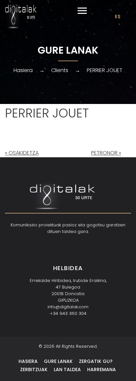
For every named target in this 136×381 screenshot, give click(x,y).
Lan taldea (67, 369)
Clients (59, 70)
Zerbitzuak (34, 369)
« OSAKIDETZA (22, 153)
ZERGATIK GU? (96, 361)
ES (117, 16)
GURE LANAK (58, 361)
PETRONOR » (106, 153)
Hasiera (23, 70)
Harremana (101, 369)
